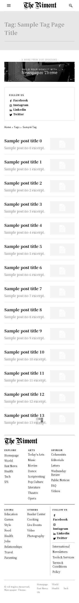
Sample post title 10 (24, 352)
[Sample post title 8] (62, 313)
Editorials (57, 460)
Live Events (34, 525)
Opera (32, 498)
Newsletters (59, 552)
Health (8, 471)
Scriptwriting (36, 476)
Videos (55, 491)
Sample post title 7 (23, 288)
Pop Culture (35, 482)
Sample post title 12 (24, 394)
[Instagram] (11, 105)
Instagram (20, 104)
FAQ (53, 485)
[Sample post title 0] (62, 144)
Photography (35, 536)
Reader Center (36, 514)
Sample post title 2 (23, 183)
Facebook (20, 100)
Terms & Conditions (59, 564)
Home (7, 127)
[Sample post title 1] (62, 165)
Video (31, 530)
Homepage (11, 455)
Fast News (10, 466)
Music (32, 460)
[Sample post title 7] (62, 292)
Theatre (33, 493)
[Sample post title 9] (62, 334)
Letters (55, 465)
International (61, 546)
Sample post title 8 (23, 309)
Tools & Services (63, 557)
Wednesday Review (58, 473)
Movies (32, 465)
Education (11, 514)
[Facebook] (11, 100)
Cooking (32, 519)
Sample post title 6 (23, 267)
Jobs (7, 541)
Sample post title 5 (23, 246)
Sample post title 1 (23, 162)
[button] (71, 5)
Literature (34, 487)
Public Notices (60, 480)
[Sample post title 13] (62, 418)
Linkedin (19, 109)
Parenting (10, 557)
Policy (56, 572)
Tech (7, 476)
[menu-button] (8, 5)
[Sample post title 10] (62, 355)
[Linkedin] (11, 110)
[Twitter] (11, 114)
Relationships (13, 546)
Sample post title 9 (23, 331)
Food (7, 530)
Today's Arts (36, 454)
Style (7, 525)
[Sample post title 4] (62, 228)
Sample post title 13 (24, 415)
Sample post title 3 (23, 204)
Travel (8, 552)
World (8, 460)
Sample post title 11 (24, 373)
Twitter (18, 114)
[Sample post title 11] (62, 376)
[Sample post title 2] (62, 186)
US (6, 482)
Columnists (58, 454)
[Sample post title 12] (62, 397)
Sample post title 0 (23, 140)
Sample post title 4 (23, 225)
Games (8, 519)
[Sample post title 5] (62, 250)
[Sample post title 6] (62, 271)
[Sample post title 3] (62, 207)
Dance (32, 471)
